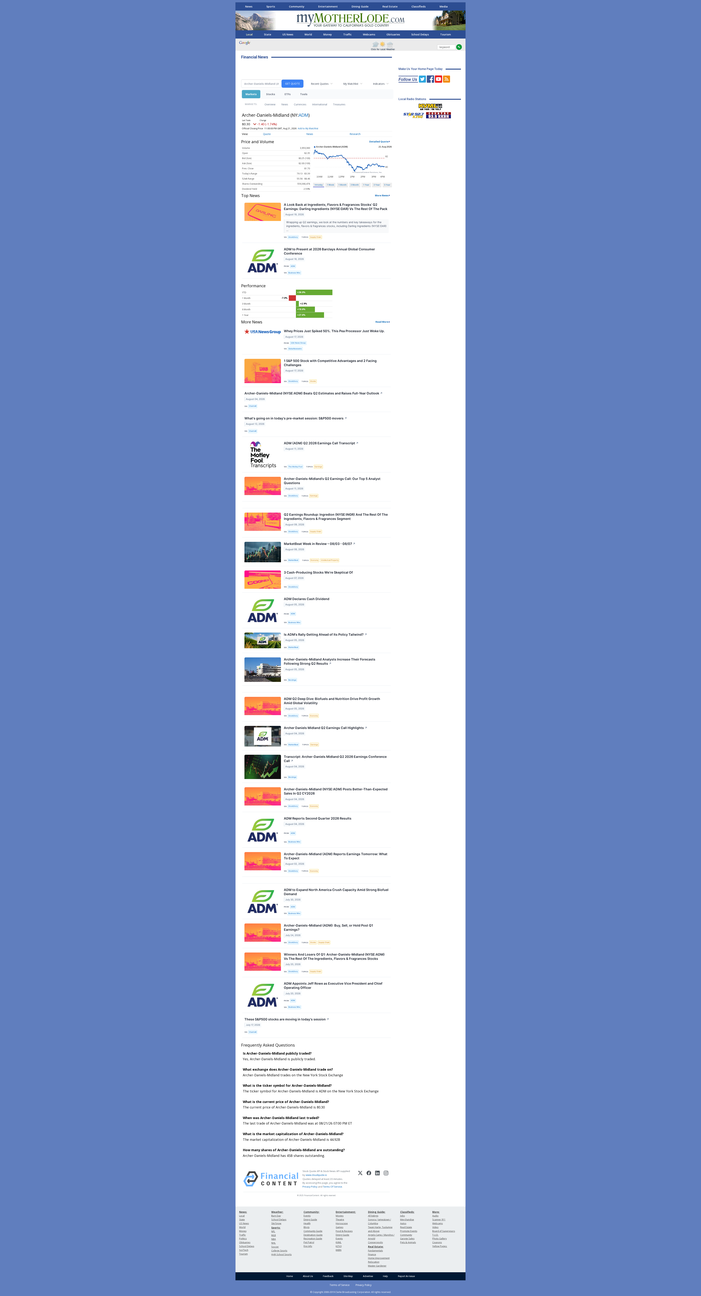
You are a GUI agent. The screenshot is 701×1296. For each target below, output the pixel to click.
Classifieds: (407, 1212)
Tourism (445, 34)
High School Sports (281, 1254)
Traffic (347, 34)
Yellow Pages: (439, 1246)
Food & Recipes (344, 1231)
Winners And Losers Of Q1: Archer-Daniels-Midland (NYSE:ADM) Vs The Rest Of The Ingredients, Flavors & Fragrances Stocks (334, 957)
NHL (273, 1243)
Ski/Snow (276, 1223)
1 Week (330, 184)
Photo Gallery (439, 1238)
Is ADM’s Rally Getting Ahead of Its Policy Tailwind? (325, 634)
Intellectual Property (329, 560)
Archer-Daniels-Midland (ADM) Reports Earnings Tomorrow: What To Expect (335, 856)
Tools (303, 94)
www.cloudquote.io (316, 1175)
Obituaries (393, 34)
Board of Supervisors (443, 1231)
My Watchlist (350, 83)
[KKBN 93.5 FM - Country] (438, 114)
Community (296, 6)
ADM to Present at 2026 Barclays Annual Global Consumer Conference (329, 251)
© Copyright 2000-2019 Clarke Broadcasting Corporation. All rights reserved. (350, 1292)
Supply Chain (315, 237)
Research (355, 134)
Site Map (348, 1276)
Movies (339, 1215)
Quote (267, 134)
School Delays (420, 34)
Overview (270, 104)
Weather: (277, 1212)
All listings (373, 1215)
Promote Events (408, 1231)
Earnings (318, 467)
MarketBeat (293, 560)
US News (287, 34)
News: (243, 1212)
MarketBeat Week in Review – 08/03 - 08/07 (319, 544)
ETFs (288, 94)
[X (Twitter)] (360, 1179)
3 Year (377, 184)
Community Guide (313, 1231)
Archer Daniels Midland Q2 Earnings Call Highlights (325, 728)
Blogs (306, 1227)
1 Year (366, 184)
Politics (243, 1238)
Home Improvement (379, 1258)
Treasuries (339, 104)
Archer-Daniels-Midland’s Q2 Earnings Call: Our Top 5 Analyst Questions (332, 481)
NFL (273, 1231)
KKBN (338, 1250)
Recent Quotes (320, 83)
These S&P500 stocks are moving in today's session (286, 1019)
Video (435, 1227)
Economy (314, 560)
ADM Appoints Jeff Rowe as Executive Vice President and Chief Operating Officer (333, 986)
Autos (403, 1223)
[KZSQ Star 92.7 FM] (412, 114)
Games (339, 1227)
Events (307, 1215)
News (248, 6)
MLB (273, 1235)
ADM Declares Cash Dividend (306, 599)
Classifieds (418, 6)
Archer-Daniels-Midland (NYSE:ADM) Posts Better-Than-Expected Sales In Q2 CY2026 (336, 791)
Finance (372, 1254)
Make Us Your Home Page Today (421, 69)
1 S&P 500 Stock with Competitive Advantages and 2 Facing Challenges (330, 363)
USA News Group (298, 343)
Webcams (369, 34)
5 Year (387, 184)
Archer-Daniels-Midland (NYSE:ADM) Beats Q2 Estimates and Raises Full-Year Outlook (313, 393)
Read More (382, 321)
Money (327, 34)
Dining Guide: (376, 1212)
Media (444, 6)
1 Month (342, 184)
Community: (311, 1212)
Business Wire (294, 273)
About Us (308, 1276)
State (267, 34)
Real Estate (390, 6)
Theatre (340, 1219)
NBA (273, 1239)
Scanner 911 (438, 1219)
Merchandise (407, 1219)
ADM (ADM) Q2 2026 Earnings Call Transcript (321, 443)
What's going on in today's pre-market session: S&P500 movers (295, 418)
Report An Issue (406, 1276)
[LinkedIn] (377, 1179)
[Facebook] (369, 1179)
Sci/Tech (243, 1250)
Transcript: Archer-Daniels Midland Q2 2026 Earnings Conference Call (335, 759)
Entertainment (328, 6)
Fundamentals (375, 1250)
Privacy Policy (309, 1186)
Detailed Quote (378, 141)
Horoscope (342, 1223)
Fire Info (308, 1246)
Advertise (368, 1276)
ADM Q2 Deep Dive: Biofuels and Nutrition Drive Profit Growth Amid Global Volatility (332, 701)
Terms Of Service (332, 1186)
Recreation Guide (313, 1238)
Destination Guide (313, 1234)
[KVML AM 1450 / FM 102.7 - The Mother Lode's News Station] (430, 106)
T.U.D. (435, 1234)
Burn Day (276, 1215)
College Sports (279, 1250)
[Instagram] (386, 1179)
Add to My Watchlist (308, 128)
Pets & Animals (408, 1242)
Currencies (300, 104)
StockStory (293, 237)
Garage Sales (407, 1238)
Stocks (270, 94)
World (308, 34)
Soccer (275, 1246)
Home (289, 1276)
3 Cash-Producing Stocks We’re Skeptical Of (318, 572)
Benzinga (292, 680)
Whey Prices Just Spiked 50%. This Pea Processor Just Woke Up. (334, 331)
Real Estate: (376, 1246)
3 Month (355, 184)
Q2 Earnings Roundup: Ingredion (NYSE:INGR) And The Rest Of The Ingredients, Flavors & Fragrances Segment (336, 517)
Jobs (402, 1215)
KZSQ (339, 1246)
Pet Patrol (309, 1242)
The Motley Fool (295, 467)
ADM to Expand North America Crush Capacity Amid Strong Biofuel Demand (336, 892)
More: (436, 1212)
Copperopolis (375, 1242)
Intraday (319, 184)
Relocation (373, 1261)
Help (385, 1276)
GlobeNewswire (295, 349)
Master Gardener (377, 1265)
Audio (435, 1215)
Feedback (328, 1276)
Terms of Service (340, 1285)
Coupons (437, 1242)
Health (307, 1223)
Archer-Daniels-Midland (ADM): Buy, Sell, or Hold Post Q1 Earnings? (328, 927)
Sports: (275, 1227)
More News (381, 195)
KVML (338, 1242)
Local (249, 34)
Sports (270, 6)
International (319, 104)
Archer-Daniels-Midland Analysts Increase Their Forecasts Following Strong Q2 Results (329, 661)
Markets (251, 94)
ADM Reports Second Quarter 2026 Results (317, 818)
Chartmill (252, 406)
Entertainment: (346, 1212)
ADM (303, 115)
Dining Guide (360, 6)
